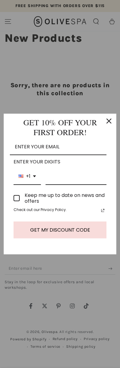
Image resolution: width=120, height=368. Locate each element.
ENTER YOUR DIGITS (37, 161)
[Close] (109, 121)
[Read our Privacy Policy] (102, 210)
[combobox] (27, 176)
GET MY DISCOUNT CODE (60, 229)
